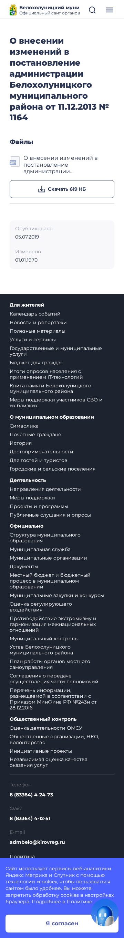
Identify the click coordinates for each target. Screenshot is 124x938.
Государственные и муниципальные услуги (56, 351)
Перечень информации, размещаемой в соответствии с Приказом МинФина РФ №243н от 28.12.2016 (53, 699)
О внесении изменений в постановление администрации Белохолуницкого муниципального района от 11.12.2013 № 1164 (63, 165)
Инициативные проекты (41, 751)
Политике (79, 901)
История (21, 443)
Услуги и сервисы (33, 339)
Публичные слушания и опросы (50, 515)
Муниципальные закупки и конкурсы (57, 595)
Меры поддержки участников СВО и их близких (56, 403)
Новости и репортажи (38, 322)
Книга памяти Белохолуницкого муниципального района (50, 389)
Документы (24, 566)
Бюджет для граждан (36, 363)
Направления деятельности (45, 489)
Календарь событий (35, 314)
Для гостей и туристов (39, 460)
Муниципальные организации (48, 558)
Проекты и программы (39, 506)
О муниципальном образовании (52, 417)
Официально (26, 526)
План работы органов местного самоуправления (50, 664)
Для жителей (27, 305)
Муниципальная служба (40, 549)
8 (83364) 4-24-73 (31, 795)
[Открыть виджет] (104, 912)
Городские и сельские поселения (52, 469)
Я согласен (62, 923)
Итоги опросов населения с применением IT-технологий (46, 374)
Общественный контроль (43, 719)
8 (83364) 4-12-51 (30, 818)
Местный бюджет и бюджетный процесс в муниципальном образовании (50, 581)
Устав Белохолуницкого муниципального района (41, 650)
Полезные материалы (37, 331)
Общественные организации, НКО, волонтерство (54, 739)
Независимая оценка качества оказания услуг (48, 762)
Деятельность (28, 480)
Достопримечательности (41, 452)
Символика (24, 426)
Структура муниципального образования (45, 538)
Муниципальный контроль (44, 639)
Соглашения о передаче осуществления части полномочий (54, 679)
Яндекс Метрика (27, 875)
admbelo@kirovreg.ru (37, 842)
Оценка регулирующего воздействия (41, 607)
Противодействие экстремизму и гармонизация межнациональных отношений (53, 624)
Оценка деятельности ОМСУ (46, 728)
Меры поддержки (32, 498)
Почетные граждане (35, 434)
